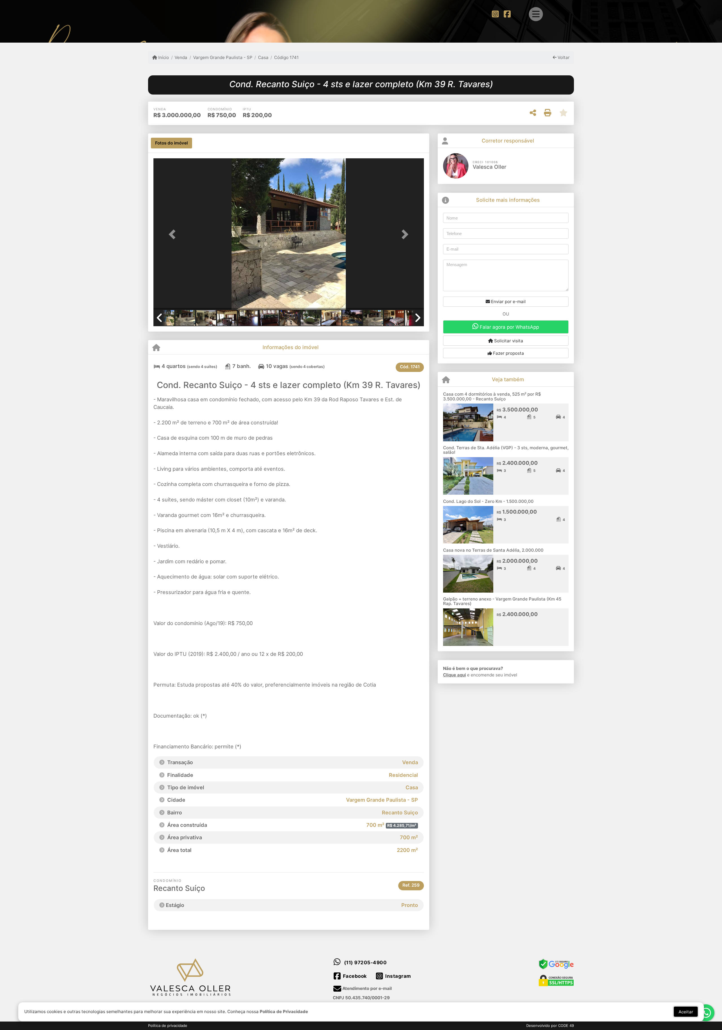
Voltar (563, 57)
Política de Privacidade (284, 1011)
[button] (173, 234)
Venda (181, 57)
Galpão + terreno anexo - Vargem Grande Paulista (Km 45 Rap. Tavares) (502, 601)
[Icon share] (495, 13)
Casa (263, 57)
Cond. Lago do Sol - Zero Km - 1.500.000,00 (488, 501)
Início (163, 57)
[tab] (171, 143)
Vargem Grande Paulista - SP (222, 57)
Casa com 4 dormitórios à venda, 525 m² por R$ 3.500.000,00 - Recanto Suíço (492, 396)
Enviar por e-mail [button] (508, 301)
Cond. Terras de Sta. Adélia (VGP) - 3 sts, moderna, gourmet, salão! (506, 450)
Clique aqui (454, 675)
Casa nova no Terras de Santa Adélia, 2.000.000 (493, 550)
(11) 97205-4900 (365, 962)
